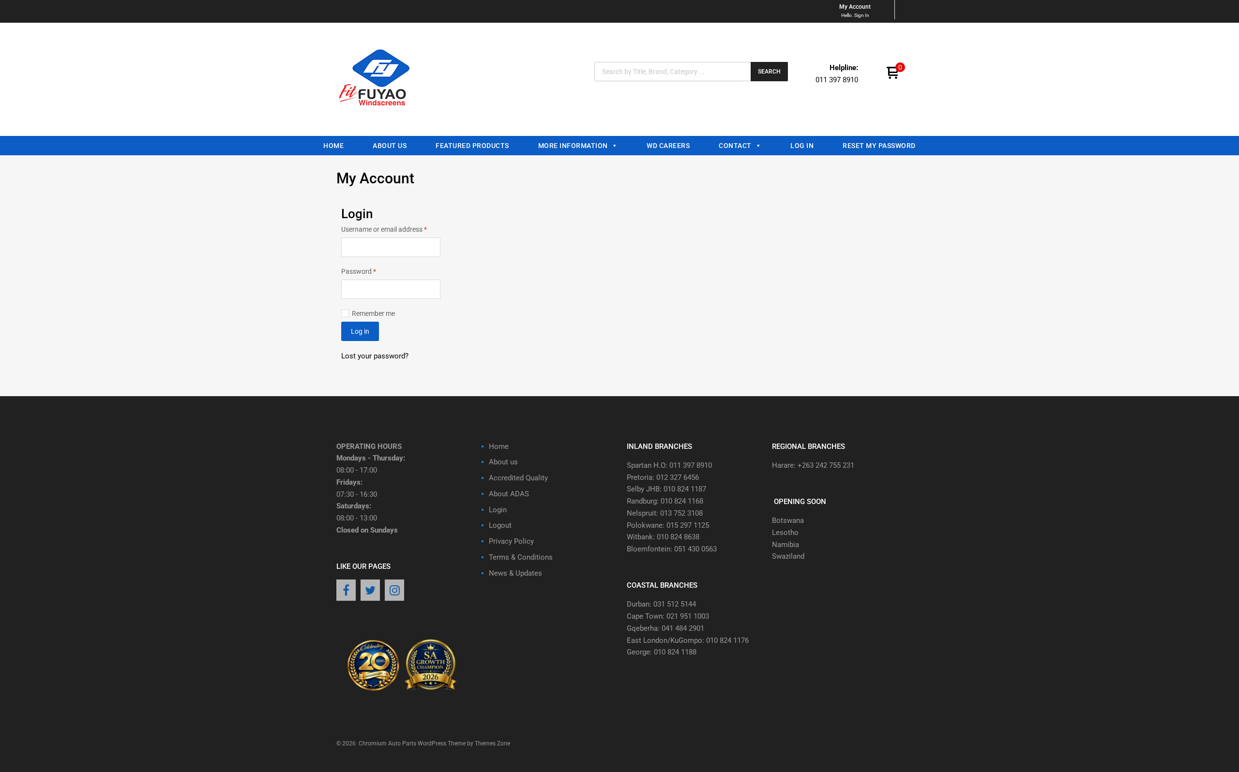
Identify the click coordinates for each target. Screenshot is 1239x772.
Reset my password (879, 145)
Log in (360, 331)
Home (333, 145)
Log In (802, 145)
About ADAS (509, 494)
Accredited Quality (518, 478)
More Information (573, 145)
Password (371, 270)
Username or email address (390, 228)
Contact (735, 145)
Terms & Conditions (521, 557)
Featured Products (472, 145)
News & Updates (515, 573)
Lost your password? (374, 356)
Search (769, 71)
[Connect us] (346, 591)
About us (390, 145)
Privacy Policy (511, 541)
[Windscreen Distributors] (377, 114)
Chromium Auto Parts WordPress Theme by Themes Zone (434, 743)
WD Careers (668, 145)
